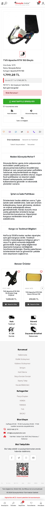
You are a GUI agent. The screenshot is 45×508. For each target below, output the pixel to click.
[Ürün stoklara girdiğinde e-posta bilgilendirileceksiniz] (28, 131)
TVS (22, 409)
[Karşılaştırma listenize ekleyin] (22, 131)
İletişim (22, 368)
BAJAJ (22, 414)
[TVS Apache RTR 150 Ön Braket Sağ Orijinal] (11, 278)
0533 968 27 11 (12, 429)
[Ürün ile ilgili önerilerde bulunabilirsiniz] (41, 131)
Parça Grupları (22, 396)
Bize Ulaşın (22, 419)
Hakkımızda (22, 355)
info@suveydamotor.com (16, 433)
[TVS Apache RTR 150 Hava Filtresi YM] (34, 278)
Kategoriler (22, 391)
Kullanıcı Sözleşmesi (22, 364)
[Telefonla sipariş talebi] (35, 131)
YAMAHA (22, 405)
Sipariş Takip (22, 381)
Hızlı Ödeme (22, 372)
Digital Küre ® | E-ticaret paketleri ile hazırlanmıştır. (22, 497)
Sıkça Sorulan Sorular (22, 376)
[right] (42, 288)
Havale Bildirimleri (22, 385)
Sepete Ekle (12, 304)
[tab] (13, 139)
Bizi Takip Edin (22, 444)
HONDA (22, 401)
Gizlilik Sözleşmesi (22, 359)
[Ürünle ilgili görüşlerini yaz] (16, 131)
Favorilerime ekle (11, 106)
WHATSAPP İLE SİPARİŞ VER (23, 102)
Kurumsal (22, 349)
